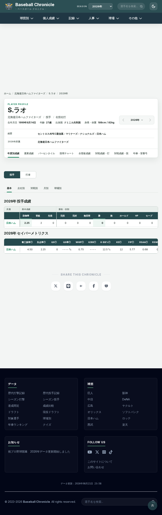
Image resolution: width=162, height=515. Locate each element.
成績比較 (48, 405)
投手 (12, 174)
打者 (28, 174)
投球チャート (67, 153)
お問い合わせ (96, 467)
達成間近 (13, 405)
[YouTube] (90, 452)
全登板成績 (84, 153)
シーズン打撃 (16, 399)
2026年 (135, 119)
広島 (90, 405)
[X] (97, 452)
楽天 (125, 424)
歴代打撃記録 (16, 393)
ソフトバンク (130, 412)
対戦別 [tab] (34, 188)
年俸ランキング (17, 424)
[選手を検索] (141, 6)
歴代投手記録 (51, 393)
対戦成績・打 (102, 153)
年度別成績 (13, 153)
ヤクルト (127, 405)
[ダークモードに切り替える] (153, 6)
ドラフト (13, 412)
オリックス (94, 412)
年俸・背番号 (140, 153)
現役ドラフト (51, 412)
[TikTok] (111, 452)
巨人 (90, 393)
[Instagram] (104, 452)
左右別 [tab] (21, 188)
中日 (90, 399)
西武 (90, 424)
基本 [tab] (9, 188)
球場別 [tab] (57, 188)
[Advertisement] (81, 56)
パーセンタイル (46, 153)
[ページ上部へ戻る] (152, 505)
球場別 (47, 418)
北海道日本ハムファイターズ (29, 93)
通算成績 (29, 153)
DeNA (126, 399)
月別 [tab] (46, 188)
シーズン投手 (51, 399)
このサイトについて (100, 461)
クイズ (47, 424)
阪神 (125, 393)
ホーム (7, 93)
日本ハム (93, 418)
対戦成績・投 (121, 153)
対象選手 (13, 418)
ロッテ (126, 418)
